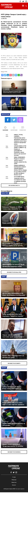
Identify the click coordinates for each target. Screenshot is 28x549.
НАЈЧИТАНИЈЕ (14, 130)
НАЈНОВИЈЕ (5, 130)
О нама (14, 477)
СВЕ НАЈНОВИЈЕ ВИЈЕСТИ (14, 185)
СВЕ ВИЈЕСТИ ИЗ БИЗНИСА (14, 452)
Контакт (14, 485)
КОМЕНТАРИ (23, 130)
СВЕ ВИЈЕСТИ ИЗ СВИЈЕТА (14, 363)
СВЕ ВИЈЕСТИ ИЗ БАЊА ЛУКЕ (14, 272)
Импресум (14, 479)
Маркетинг (14, 482)
